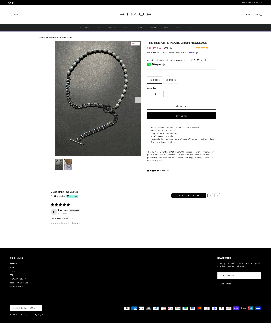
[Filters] (210, 195)
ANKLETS (166, 28)
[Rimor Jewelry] (135, 14)
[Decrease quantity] (149, 94)
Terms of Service (19, 283)
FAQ (11, 275)
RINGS (140, 28)
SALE (189, 28)
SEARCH (13, 263)
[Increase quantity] (161, 94)
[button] (153, 171)
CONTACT (14, 271)
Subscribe (226, 284)
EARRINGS (153, 28)
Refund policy (17, 287)
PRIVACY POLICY (18, 279)
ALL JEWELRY (85, 28)
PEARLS (99, 28)
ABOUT (13, 267)
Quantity (151, 88)
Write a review (189, 195)
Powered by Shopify (36, 315)
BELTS (178, 28)
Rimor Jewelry (21, 315)
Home (41, 37)
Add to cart (182, 106)
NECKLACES (113, 28)
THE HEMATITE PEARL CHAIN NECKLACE (59, 37)
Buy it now (181, 116)
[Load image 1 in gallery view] (98, 98)
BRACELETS (128, 28)
